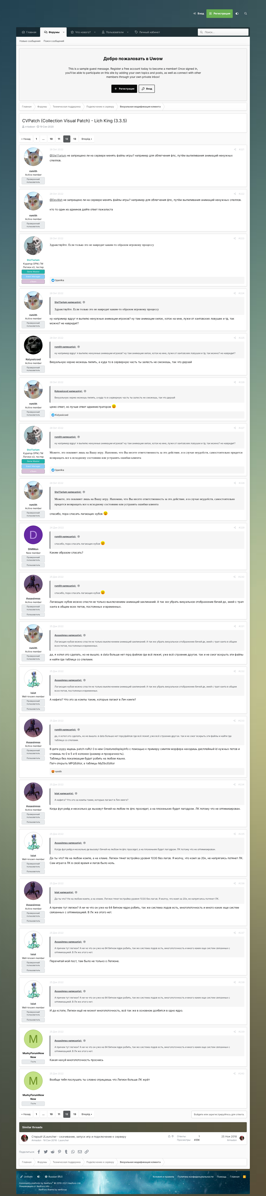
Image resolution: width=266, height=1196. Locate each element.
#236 (241, 883)
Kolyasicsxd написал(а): (69, 391)
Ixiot (33, 692)
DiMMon (33, 549)
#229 (241, 527)
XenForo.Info (43, 1186)
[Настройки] (237, 13)
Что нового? (83, 32)
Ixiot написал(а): (64, 793)
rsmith (33, 171)
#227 (241, 427)
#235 (241, 833)
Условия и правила (163, 1176)
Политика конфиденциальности (195, 1176)
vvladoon (30, 126)
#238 (241, 982)
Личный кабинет (149, 32)
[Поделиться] (235, 149)
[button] (64, 32)
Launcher (63, 1140)
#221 (241, 149)
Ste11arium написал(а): (68, 302)
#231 (241, 626)
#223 (241, 238)
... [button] (43, 138)
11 (59, 138)
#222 (241, 193)
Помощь (221, 1176)
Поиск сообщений (54, 41)
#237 (241, 932)
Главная (31, 32)
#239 (241, 1031)
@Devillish (56, 199)
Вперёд (86, 138)
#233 (241, 720)
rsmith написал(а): (65, 346)
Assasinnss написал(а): (68, 635)
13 (74, 138)
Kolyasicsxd (33, 359)
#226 (241, 382)
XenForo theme (46, 1189)
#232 (241, 671)
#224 (241, 293)
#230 (241, 576)
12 (66, 138)
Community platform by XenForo (50, 1183)
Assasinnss (33, 598)
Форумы (54, 32)
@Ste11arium (58, 155)
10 (51, 138)
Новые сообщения (30, 41)
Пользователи (115, 32)
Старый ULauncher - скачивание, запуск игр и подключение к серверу (79, 1136)
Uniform (28, 1176)
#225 (241, 337)
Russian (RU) (55, 1176)
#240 (241, 1073)
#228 (241, 483)
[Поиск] (245, 13)
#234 (241, 784)
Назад (26, 138)
